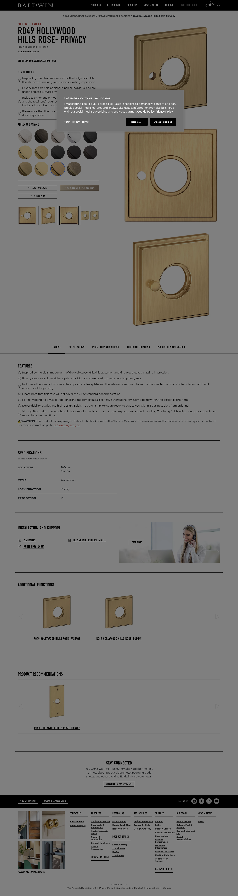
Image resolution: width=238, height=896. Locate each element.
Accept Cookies (163, 121)
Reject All (136, 121)
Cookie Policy (146, 111)
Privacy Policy (164, 111)
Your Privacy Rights (76, 121)
